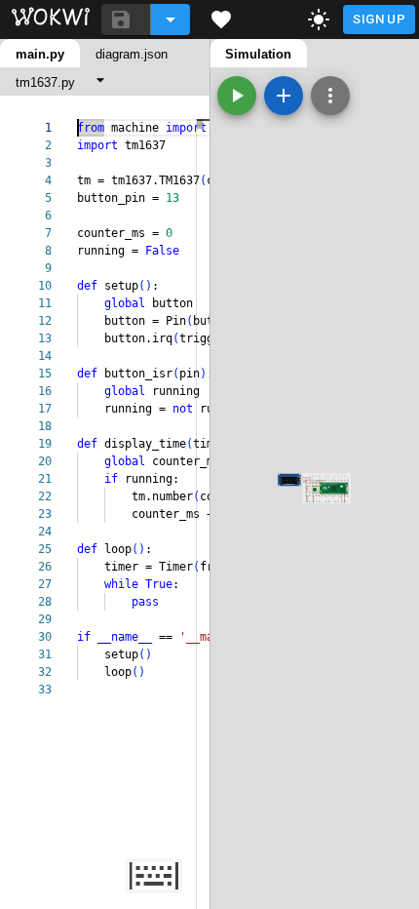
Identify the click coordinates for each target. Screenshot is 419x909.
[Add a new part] (283, 95)
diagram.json (131, 54)
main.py (40, 54)
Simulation (258, 54)
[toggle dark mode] (318, 19)
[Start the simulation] (236, 95)
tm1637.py (45, 82)
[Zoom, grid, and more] (330, 95)
